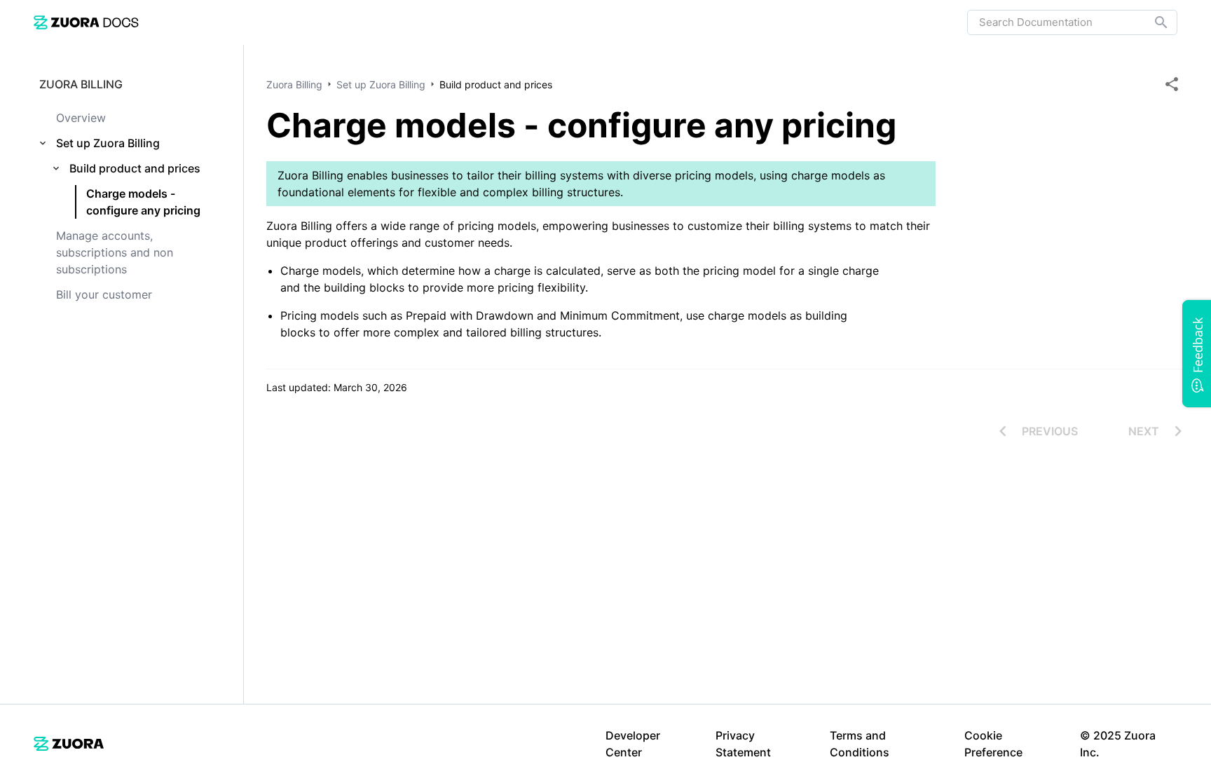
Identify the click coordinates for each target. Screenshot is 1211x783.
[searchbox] (1151, 22)
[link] (86, 22)
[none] (1172, 84)
